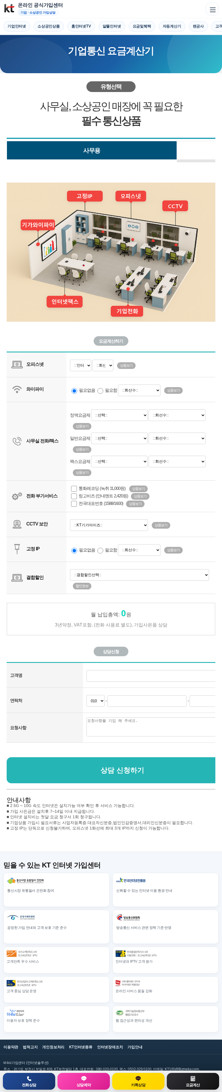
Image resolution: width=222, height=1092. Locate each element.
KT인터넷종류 (80, 1047)
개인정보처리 (53, 1047)
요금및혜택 (142, 26)
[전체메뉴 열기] (212, 9)
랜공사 (198, 26)
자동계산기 (172, 26)
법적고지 (30, 1047)
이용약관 (10, 1047)
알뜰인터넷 (112, 26)
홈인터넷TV (81, 26)
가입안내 (134, 1047)
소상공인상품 (49, 26)
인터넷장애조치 (110, 1047)
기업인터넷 (17, 26)
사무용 (91, 150)
